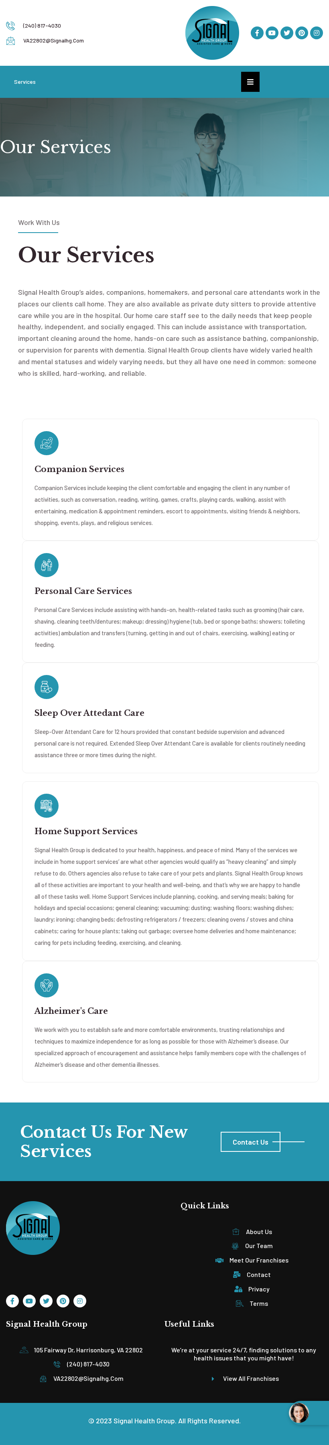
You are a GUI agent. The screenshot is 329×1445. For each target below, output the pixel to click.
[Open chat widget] (309, 1413)
